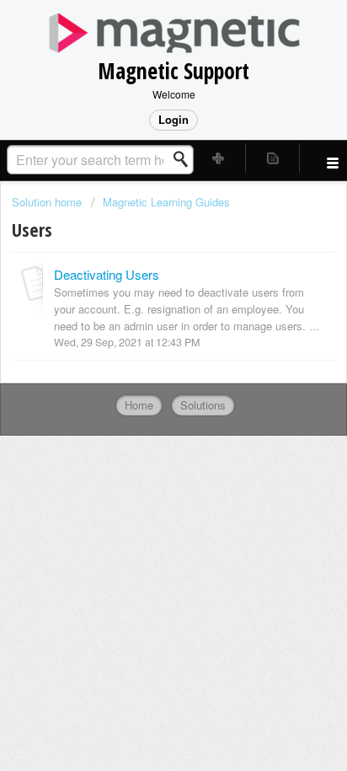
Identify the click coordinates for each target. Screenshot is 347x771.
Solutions (203, 405)
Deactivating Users (106, 274)
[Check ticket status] (273, 158)
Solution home (48, 202)
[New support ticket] (219, 158)
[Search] (185, 159)
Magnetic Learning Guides (166, 202)
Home (139, 405)
